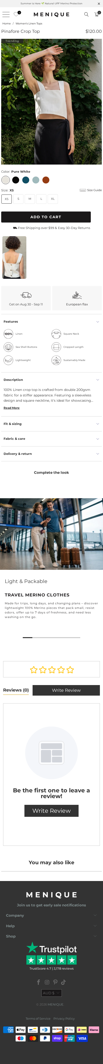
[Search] (86, 14)
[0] (14, 14)
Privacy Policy (64, 1018)
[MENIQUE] (51, 14)
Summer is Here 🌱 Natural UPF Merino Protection (51, 3)
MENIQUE (55, 1004)
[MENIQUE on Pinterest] (55, 982)
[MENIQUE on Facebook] (38, 982)
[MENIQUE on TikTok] (63, 982)
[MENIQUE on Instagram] (47, 982)
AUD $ (48, 993)
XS (6, 199)
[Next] (98, 102)
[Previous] (5, 102)
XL (53, 198)
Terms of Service (38, 1018)
